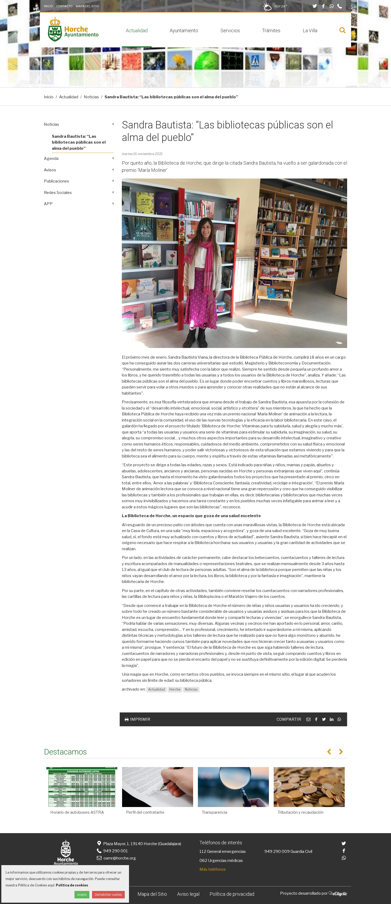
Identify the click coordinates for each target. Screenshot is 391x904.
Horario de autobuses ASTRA (77, 812)
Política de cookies (72, 885)
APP (48, 203)
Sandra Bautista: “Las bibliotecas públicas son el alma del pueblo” (79, 142)
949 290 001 (115, 851)
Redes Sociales (58, 192)
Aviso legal (188, 894)
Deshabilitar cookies (108, 895)
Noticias (91, 97)
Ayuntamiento (184, 30)
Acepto (82, 895)
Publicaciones (56, 181)
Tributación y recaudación (300, 812)
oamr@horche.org (119, 858)
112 (202, 851)
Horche (174, 689)
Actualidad (137, 30)
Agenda (51, 158)
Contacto (64, 6)
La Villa (310, 30)
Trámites (271, 30)
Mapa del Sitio (87, 6)
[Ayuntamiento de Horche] (73, 40)
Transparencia (214, 812)
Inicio (48, 6)
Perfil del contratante (145, 812)
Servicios (230, 30)
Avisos (50, 170)
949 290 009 (277, 851)
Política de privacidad (232, 894)
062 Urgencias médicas (221, 860)
